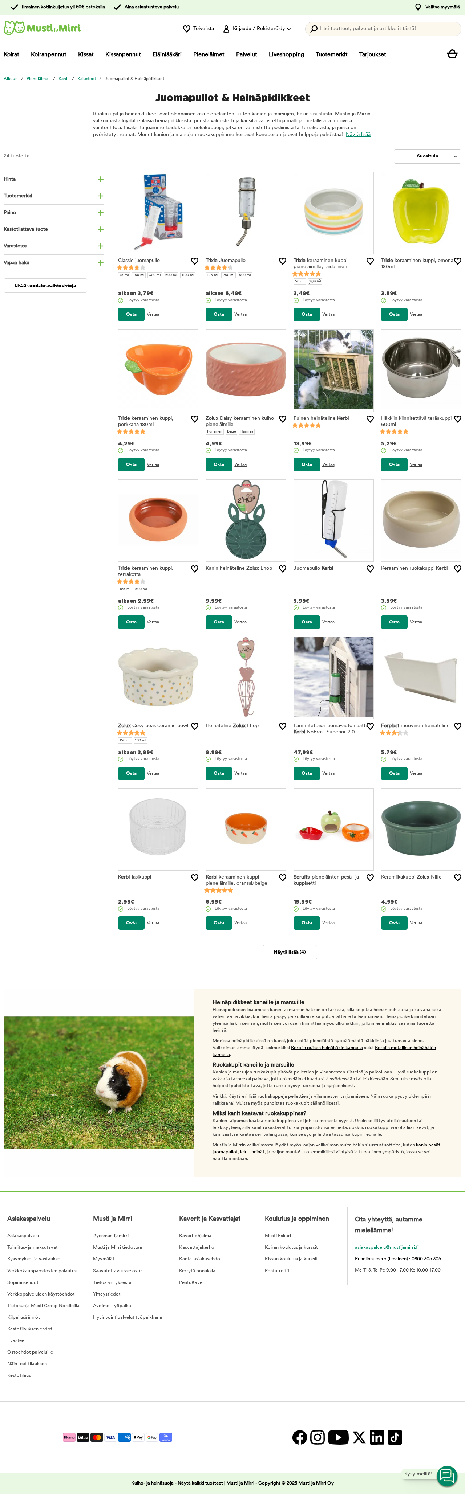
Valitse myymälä (442, 7)
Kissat (86, 55)
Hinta (10, 179)
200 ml (315, 281)
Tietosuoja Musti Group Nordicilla (43, 1305)
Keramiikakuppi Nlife (411, 877)
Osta (131, 314)
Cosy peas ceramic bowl (153, 726)
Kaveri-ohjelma (195, 1235)
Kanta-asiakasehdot (200, 1259)
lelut (244, 1152)
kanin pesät (428, 1145)
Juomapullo (226, 260)
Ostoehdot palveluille (30, 1352)
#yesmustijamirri (111, 1235)
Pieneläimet (209, 55)
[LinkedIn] (377, 1437)
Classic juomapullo (139, 260)
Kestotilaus (19, 1375)
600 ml (171, 275)
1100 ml (188, 275)
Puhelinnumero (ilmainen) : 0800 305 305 (398, 1259)
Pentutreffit (277, 1271)
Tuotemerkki (18, 196)
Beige (231, 432)
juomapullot (225, 1152)
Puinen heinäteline (321, 418)
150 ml (138, 275)
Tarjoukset (372, 55)
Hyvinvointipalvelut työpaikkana (127, 1317)
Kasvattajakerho (196, 1247)
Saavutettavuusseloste (117, 1271)
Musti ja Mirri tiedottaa (117, 1247)
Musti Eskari (278, 1235)
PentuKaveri (192, 1282)
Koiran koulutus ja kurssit (291, 1247)
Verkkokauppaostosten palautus (42, 1271)
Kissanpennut (123, 55)
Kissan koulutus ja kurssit (291, 1259)
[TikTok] (394, 1437)
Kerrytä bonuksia (197, 1271)
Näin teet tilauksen (27, 1364)
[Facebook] (299, 1437)
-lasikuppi (134, 877)
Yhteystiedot (107, 1294)
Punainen (214, 432)
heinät (257, 1152)
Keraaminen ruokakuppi (414, 568)
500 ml (245, 275)
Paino (10, 213)
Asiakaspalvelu (23, 1235)
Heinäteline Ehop (232, 726)
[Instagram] (317, 1437)
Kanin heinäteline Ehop (239, 568)
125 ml (212, 275)
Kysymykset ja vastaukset (34, 1259)
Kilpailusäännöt (23, 1317)
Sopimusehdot (23, 1282)
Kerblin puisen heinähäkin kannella (327, 1047)
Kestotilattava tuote (26, 229)
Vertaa (153, 314)
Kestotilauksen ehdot (29, 1329)
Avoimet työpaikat (113, 1305)
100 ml (140, 740)
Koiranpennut (48, 55)
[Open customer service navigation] (447, 1476)
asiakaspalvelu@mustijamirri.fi (387, 1247)
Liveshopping (286, 55)
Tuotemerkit (332, 55)
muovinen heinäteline (415, 726)
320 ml (155, 275)
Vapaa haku (16, 263)
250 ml (228, 275)
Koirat (11, 55)
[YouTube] (338, 1437)
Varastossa (15, 246)
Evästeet (16, 1340)
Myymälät (103, 1259)
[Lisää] (194, 261)
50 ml (299, 281)
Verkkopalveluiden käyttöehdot (41, 1294)
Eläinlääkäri (167, 55)
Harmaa (246, 432)
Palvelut (246, 55)
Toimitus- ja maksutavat (32, 1247)
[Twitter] (359, 1437)
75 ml (124, 275)
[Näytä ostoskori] (454, 54)
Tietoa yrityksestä (112, 1282)
